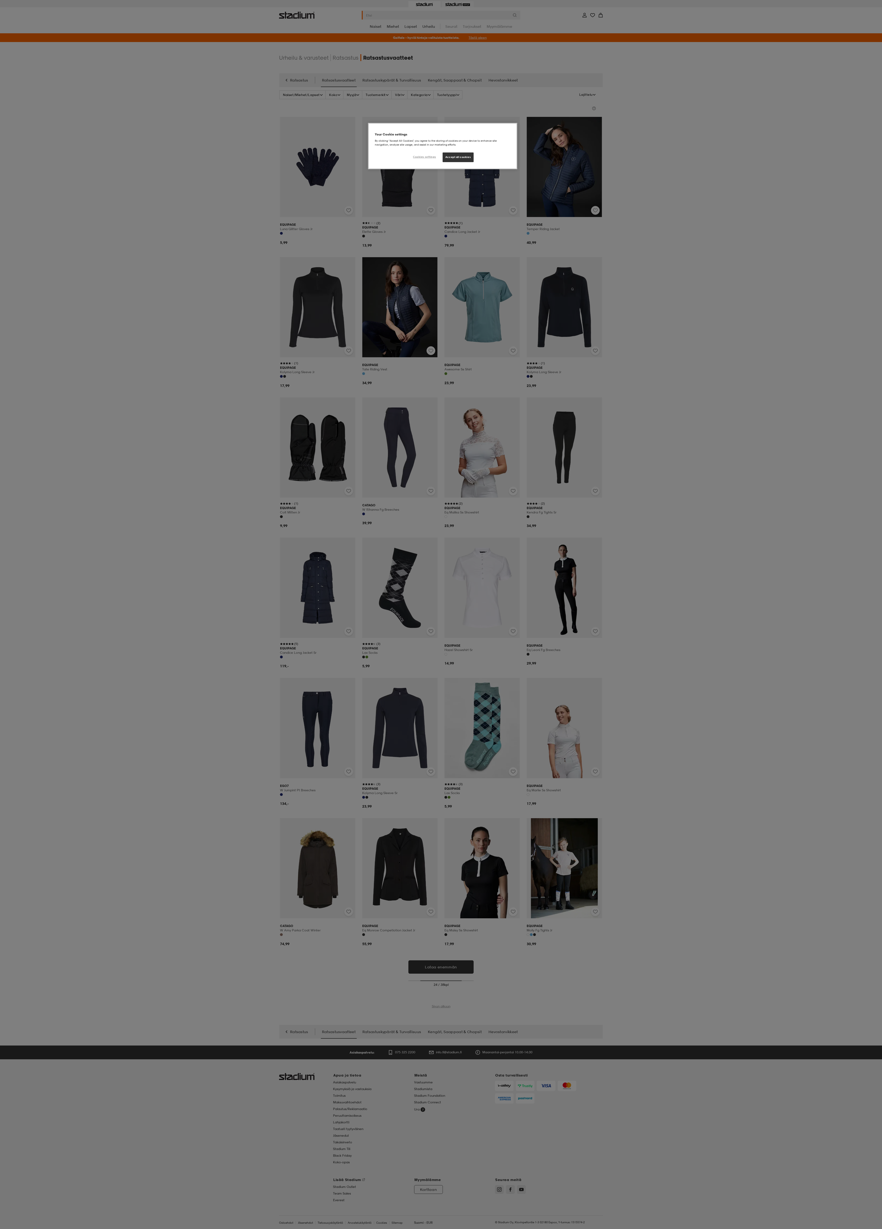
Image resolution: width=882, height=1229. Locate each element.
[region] (442, 146)
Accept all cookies (458, 157)
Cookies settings (424, 156)
